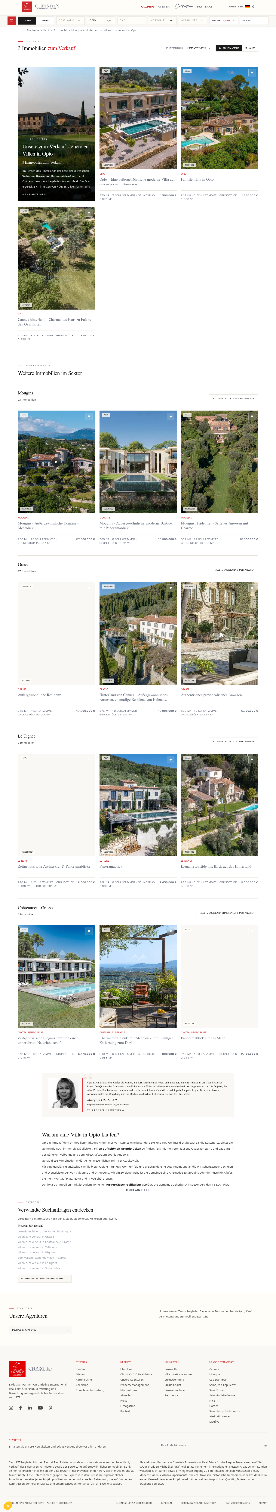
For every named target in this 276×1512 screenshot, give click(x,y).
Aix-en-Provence (219, 1416)
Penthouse (171, 1395)
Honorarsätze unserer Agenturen (198, 1503)
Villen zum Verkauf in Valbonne (37, 1247)
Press (123, 1400)
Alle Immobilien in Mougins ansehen (233, 398)
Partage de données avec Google (28, 1478)
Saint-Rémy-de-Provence (224, 1411)
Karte (252, 48)
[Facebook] (20, 1408)
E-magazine (127, 1406)
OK (265, 1446)
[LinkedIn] (30, 1408)
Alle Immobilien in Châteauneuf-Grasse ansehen (227, 912)
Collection (184, 6)
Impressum (166, 1503)
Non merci (17, 1493)
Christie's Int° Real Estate (136, 1374)
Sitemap (263, 1503)
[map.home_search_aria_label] (12, 20)
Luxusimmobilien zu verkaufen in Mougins (45, 1231)
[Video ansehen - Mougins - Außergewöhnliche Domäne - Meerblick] (56, 462)
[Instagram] (11, 1408)
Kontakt (205, 6)
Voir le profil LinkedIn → (105, 1110)
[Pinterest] (50, 1408)
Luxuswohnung (174, 1379)
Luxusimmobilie (175, 1390)
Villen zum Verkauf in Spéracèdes (39, 1268)
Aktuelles (126, 1395)
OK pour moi (69, 1493)
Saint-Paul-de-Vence (222, 1395)
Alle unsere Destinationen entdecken (42, 1278)
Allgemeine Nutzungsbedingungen (134, 1503)
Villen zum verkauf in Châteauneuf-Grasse (44, 1242)
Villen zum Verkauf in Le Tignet (37, 1263)
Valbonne (28, 176)
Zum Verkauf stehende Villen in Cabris (42, 1257)
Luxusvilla (171, 1369)
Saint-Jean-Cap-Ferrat (222, 1385)
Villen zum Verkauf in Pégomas (37, 1252)
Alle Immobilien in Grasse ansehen (235, 569)
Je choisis (43, 1493)
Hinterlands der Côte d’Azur (58, 171)
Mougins (214, 1374)
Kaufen (147, 6)
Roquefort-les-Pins (63, 176)
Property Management (134, 1385)
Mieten (164, 6)
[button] (7, 1505)
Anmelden (235, 7)
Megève (214, 1421)
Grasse (40, 176)
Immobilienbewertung (90, 1390)
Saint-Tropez (217, 1390)
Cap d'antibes (218, 1379)
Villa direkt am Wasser (179, 1374)
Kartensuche (84, 1379)
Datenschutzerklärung (238, 1503)
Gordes (213, 1406)
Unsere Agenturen (132, 1379)
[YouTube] (40, 1408)
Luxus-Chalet (173, 1385)
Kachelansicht (230, 48)
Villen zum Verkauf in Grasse (36, 1236)
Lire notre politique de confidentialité (26, 1466)
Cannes (214, 1369)
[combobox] (70, 20)
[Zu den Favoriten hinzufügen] (170, 72)
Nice (212, 1400)
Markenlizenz (128, 1390)
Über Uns (126, 1369)
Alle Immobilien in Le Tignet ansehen (233, 741)
